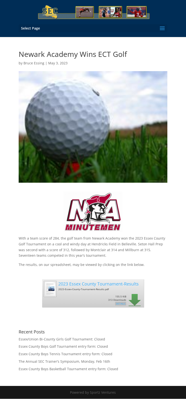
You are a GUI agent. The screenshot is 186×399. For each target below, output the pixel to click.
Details (120, 303)
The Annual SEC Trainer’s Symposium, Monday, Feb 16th (64, 361)
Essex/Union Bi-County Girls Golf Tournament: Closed (62, 339)
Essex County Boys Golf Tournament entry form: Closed (63, 346)
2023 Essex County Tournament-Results (98, 284)
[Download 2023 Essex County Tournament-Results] (49, 295)
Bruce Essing (33, 63)
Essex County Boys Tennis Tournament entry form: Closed (65, 354)
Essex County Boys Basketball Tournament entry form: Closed (68, 369)
